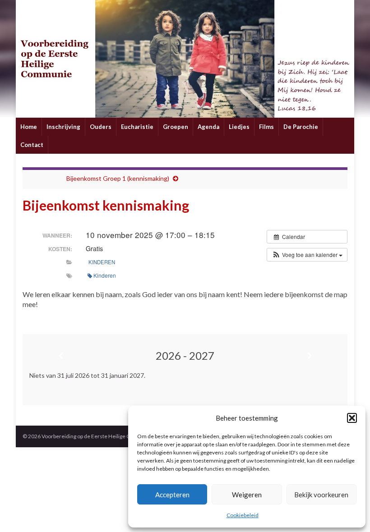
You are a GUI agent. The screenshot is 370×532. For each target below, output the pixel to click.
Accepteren (172, 495)
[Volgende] (309, 355)
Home (28, 126)
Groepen (175, 126)
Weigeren (247, 495)
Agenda (208, 126)
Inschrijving (63, 126)
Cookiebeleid (243, 515)
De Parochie (300, 126)
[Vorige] (60, 355)
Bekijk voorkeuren (321, 495)
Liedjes (239, 126)
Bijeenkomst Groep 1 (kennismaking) (117, 178)
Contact (31, 144)
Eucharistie (137, 126)
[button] (351, 417)
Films (266, 126)
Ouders (100, 126)
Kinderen (101, 262)
